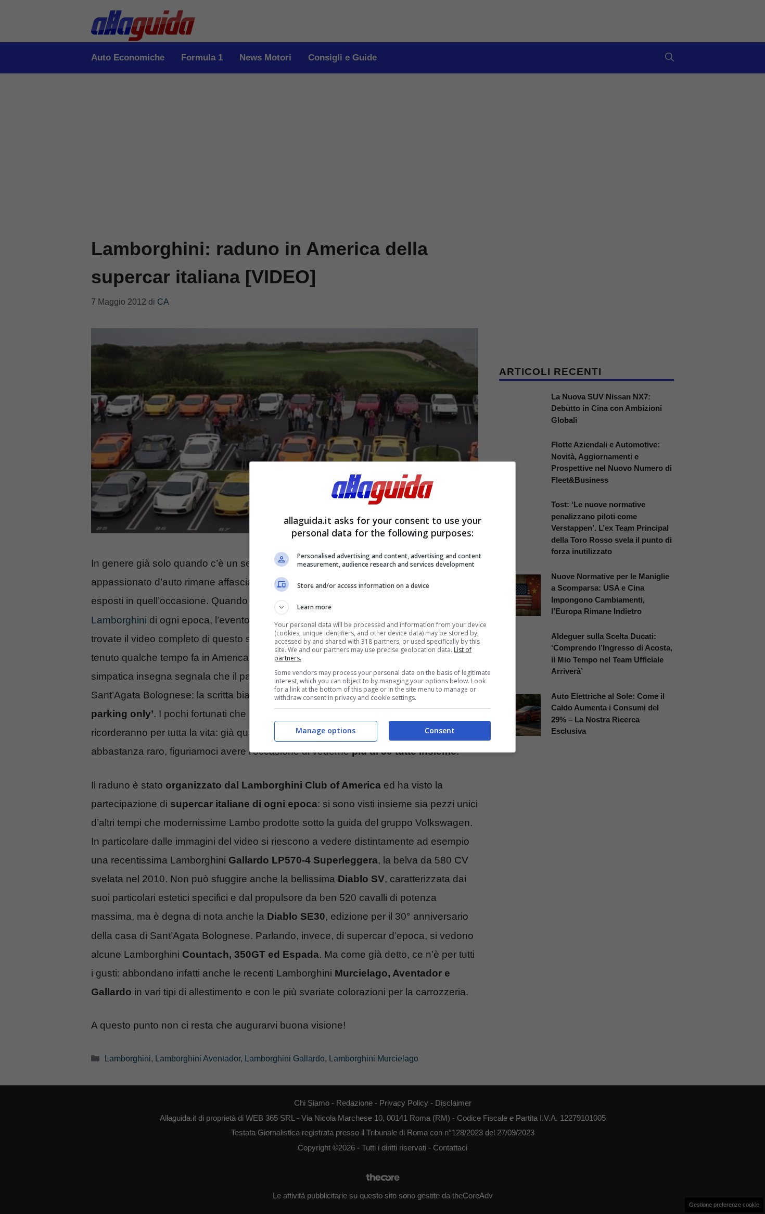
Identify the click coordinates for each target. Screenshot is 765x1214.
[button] (382, 607)
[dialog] (382, 607)
